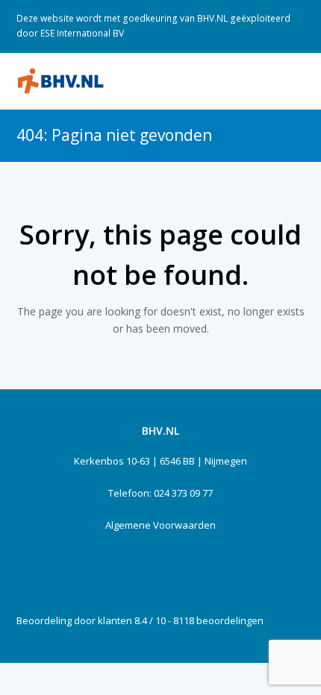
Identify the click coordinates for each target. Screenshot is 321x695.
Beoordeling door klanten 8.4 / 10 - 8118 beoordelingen (140, 620)
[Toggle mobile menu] (297, 80)
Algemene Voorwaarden (160, 525)
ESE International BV (82, 33)
